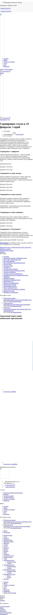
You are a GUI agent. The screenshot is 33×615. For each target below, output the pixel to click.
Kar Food (6, 256)
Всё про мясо (7, 264)
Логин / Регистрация (10, 593)
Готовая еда (7, 267)
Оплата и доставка (9, 499)
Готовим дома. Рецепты (11, 269)
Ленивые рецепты (9, 278)
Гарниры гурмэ (8, 266)
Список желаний (9, 496)
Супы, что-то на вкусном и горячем (14, 289)
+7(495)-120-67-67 (5, 8)
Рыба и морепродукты (10, 287)
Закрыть (2, 252)
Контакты (6, 514)
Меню (5, 508)
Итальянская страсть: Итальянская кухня (16, 275)
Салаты (9, 563)
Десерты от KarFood (10, 272)
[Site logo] (2, 55)
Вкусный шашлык (9, 261)
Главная (6, 506)
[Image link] (4, 478)
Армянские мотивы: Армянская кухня (15, 258)
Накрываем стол (5, 119)
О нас (5, 511)
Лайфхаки (7, 277)
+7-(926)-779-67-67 (5, 11)
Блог (5, 512)
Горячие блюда (11, 562)
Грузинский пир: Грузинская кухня (14, 270)
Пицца (9, 577)
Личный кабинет (9, 497)
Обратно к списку (5, 249)
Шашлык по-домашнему (11, 292)
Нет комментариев (15, 301)
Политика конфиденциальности (13, 493)
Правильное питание (10, 284)
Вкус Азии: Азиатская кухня (12, 259)
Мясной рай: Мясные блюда (12, 280)
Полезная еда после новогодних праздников (17, 304)
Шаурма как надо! (9, 291)
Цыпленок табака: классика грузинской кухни (17, 300)
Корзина (6, 494)
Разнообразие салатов (10, 286)
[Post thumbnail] (9, 298)
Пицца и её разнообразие (11, 283)
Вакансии (6, 500)
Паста (9, 576)
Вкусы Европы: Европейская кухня (14, 263)
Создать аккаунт (5, 606)
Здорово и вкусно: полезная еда (13, 273)
